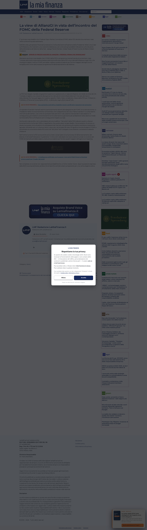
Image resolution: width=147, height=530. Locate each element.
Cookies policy (64, 273)
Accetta (83, 277)
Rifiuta (63, 277)
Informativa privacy (74, 273)
